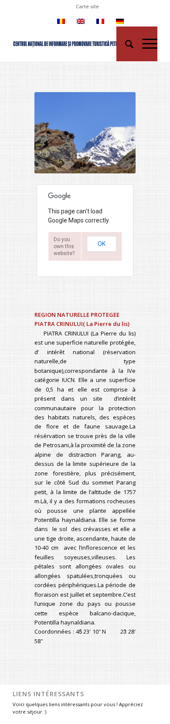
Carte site (87, 6)
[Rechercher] (124, 44)
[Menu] (145, 44)
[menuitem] (87, 6)
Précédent (54, 133)
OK (101, 243)
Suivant (116, 133)
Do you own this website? (64, 246)
